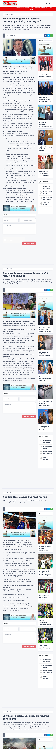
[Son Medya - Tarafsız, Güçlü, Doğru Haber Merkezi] (10, 3)
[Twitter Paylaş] (48, 35)
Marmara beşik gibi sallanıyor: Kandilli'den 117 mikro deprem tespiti (32, 7)
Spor (11, 493)
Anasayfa (6, 14)
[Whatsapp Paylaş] (51, 35)
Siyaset (12, 14)
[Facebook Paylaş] (45, 35)
